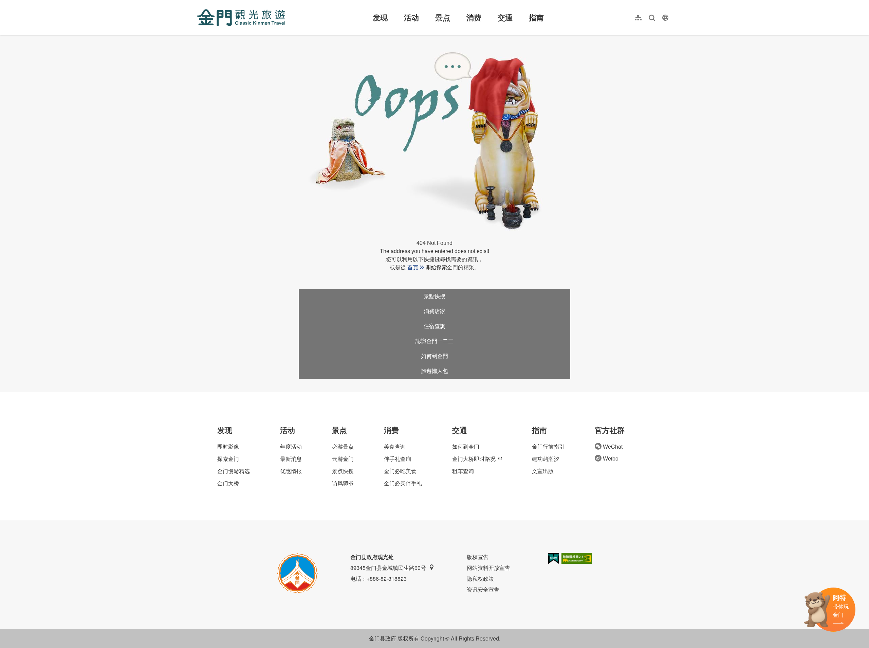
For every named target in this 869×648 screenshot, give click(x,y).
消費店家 (434, 311)
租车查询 (463, 471)
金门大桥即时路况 (474, 459)
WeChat (613, 446)
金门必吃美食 (400, 471)
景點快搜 (434, 296)
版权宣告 (477, 557)
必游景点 (343, 446)
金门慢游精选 (233, 471)
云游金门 (343, 459)
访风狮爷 (343, 483)
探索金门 (228, 459)
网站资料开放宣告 (488, 568)
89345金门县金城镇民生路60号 (388, 568)
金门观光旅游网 (241, 17)
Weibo (610, 458)
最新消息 (291, 459)
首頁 (412, 267)
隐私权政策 (480, 578)
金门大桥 (228, 483)
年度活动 (291, 446)
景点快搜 (343, 471)
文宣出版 (543, 471)
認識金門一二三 (434, 341)
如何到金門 (434, 356)
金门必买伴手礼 (403, 483)
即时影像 (228, 446)
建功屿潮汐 (545, 459)
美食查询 (395, 446)
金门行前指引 (548, 446)
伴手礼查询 (397, 459)
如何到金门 (465, 446)
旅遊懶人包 (434, 371)
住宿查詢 (434, 326)
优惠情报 (291, 471)
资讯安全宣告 (483, 589)
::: (199, 4)
